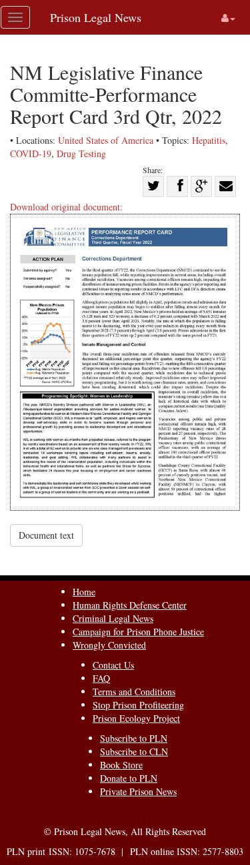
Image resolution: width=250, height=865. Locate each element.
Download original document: (66, 206)
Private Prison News (138, 791)
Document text (46, 535)
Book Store (121, 764)
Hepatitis (208, 140)
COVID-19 (30, 153)
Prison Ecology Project (136, 718)
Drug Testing (81, 153)
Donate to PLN (128, 778)
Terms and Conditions (134, 691)
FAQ (101, 678)
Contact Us (113, 665)
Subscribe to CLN (134, 751)
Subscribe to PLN (133, 738)
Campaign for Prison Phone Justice (138, 631)
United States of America (105, 140)
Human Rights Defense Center (130, 605)
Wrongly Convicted (109, 645)
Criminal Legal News (113, 618)
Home (84, 591)
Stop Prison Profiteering (138, 705)
